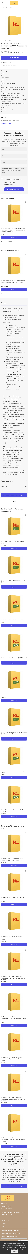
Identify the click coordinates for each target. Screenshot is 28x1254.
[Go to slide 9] (10, 241)
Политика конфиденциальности (11, 1230)
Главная (3, 7)
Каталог (4, 1223)
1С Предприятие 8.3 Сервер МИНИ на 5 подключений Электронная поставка (12, 859)
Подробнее (14, 237)
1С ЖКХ (9, 7)
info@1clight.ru (6, 1206)
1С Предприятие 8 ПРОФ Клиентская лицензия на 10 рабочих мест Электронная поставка (13, 1018)
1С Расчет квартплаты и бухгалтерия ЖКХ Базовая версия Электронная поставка (13, 281)
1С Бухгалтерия (13, 472)
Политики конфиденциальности (14, 1249)
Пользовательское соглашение (11, 1233)
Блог (3, 1226)
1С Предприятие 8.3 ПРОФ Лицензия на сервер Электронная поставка (12, 898)
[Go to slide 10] (11, 241)
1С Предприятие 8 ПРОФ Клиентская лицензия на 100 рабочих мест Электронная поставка (13, 1139)
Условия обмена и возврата (9, 1236)
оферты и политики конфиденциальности (10, 183)
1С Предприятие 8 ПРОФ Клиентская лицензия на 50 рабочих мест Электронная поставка (13, 1099)
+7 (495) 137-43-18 (7, 1208)
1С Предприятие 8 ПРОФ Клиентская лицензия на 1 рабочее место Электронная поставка (13, 937)
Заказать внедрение (14, 189)
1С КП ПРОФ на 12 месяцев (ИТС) (10, 695)
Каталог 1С (6, 472)
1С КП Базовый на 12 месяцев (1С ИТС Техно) (14, 658)
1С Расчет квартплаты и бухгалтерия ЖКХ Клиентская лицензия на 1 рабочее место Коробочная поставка (13, 230)
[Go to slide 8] (9, 241)
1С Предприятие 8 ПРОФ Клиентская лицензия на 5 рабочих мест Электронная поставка (13, 978)
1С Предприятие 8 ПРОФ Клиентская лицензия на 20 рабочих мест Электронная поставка (13, 1058)
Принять (14, 1251)
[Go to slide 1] (1, 241)
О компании (5, 1220)
